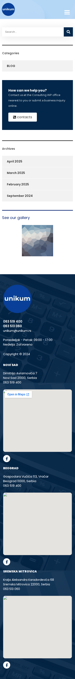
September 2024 (20, 196)
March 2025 (16, 173)
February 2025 (18, 184)
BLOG (11, 66)
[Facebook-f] (6, 458)
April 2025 (14, 161)
